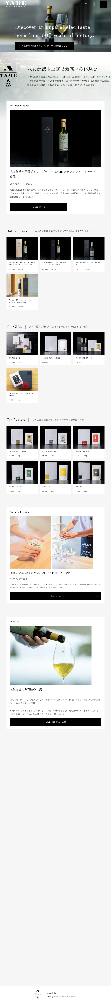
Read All (99, 748)
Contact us (39, 974)
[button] (103, 4)
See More (55, 596)
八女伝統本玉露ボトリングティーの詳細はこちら (45, 45)
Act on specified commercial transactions (61, 997)
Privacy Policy (51, 993)
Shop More (39, 207)
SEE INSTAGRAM (56, 722)
